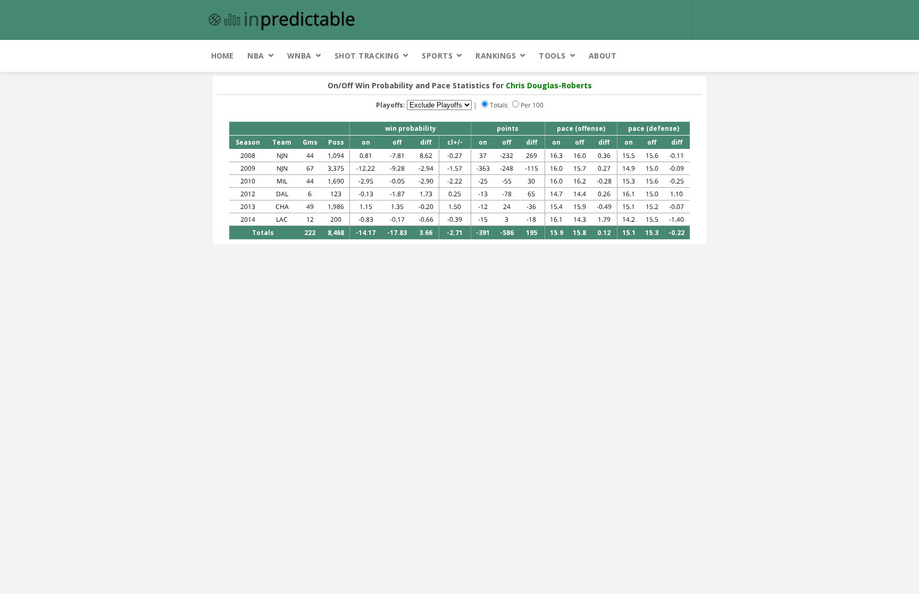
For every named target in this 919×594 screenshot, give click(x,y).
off (397, 142)
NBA (255, 56)
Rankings (495, 56)
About (603, 56)
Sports (437, 56)
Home (222, 56)
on (366, 142)
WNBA (299, 56)
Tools (552, 56)
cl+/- (455, 142)
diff (425, 142)
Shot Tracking (367, 56)
